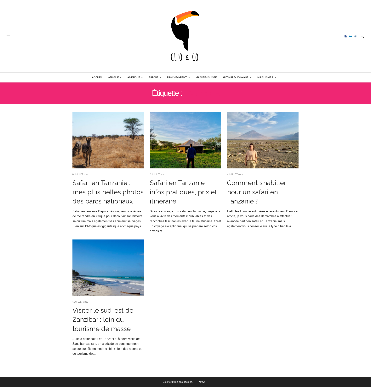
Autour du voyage (235, 77)
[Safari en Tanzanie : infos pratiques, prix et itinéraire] (185, 140)
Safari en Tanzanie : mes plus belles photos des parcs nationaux (108, 192)
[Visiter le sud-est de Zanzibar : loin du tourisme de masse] (108, 267)
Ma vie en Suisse (206, 77)
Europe (153, 77)
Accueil (97, 77)
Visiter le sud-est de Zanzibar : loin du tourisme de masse (102, 319)
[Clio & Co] (185, 36)
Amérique (133, 77)
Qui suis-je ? (265, 77)
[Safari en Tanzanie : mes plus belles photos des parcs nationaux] (108, 140)
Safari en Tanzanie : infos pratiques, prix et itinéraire (183, 192)
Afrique (113, 77)
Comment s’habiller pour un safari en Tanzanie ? (256, 192)
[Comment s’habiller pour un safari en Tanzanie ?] (263, 140)
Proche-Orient (177, 77)
